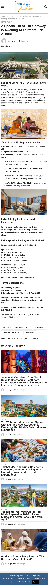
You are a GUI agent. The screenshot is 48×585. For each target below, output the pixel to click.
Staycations (30, 332)
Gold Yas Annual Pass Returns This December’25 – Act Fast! (23, 558)
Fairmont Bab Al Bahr (12, 332)
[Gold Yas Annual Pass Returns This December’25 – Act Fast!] (24, 540)
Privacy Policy (24, 582)
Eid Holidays (40, 327)
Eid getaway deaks (23, 327)
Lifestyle (6, 22)
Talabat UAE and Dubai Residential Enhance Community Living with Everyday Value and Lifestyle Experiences (22, 470)
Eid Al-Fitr (7, 327)
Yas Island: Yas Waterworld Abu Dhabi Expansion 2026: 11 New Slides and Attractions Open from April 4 (22, 515)
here (16, 317)
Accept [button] (35, 582)
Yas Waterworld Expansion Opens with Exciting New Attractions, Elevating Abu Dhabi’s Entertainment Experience (24, 426)
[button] (2, 6)
